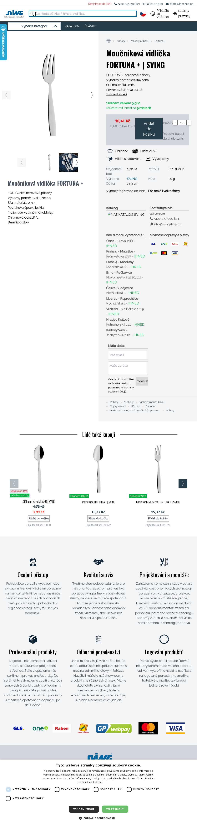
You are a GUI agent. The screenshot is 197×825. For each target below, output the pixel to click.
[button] (98, 818)
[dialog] (98, 792)
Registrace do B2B (99, 3)
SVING (132, 179)
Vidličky (129, 402)
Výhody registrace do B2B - (143, 191)
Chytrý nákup (117, 406)
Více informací (112, 782)
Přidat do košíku (149, 129)
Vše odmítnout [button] (83, 809)
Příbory (121, 41)
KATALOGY (72, 26)
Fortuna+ (159, 41)
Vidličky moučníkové (151, 402)
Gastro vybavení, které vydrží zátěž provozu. (135, 410)
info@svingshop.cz (181, 3)
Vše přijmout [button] (115, 809)
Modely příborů (140, 41)
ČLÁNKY (90, 26)
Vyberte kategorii (34, 26)
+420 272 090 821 (129, 3)
